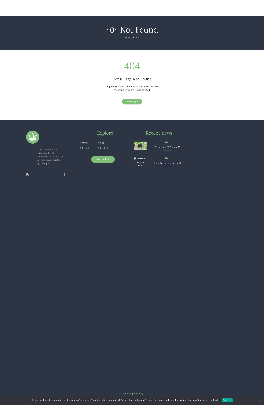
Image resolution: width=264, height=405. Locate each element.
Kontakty (104, 148)
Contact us (103, 159)
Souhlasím (227, 400)
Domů (85, 143)
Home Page (132, 102)
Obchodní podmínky (132, 394)
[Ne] (260, 400)
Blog (102, 143)
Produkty (86, 148)
